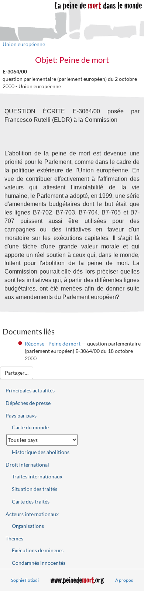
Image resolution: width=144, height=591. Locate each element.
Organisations (28, 526)
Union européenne (24, 44)
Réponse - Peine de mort (52, 343)
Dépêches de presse (28, 403)
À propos (124, 580)
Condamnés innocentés (38, 563)
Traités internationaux (37, 476)
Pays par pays (21, 415)
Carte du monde (30, 427)
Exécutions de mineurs (38, 550)
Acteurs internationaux (32, 514)
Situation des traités (34, 489)
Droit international (27, 464)
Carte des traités (30, 501)
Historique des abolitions (40, 452)
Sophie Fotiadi (25, 580)
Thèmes (14, 538)
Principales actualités (30, 390)
